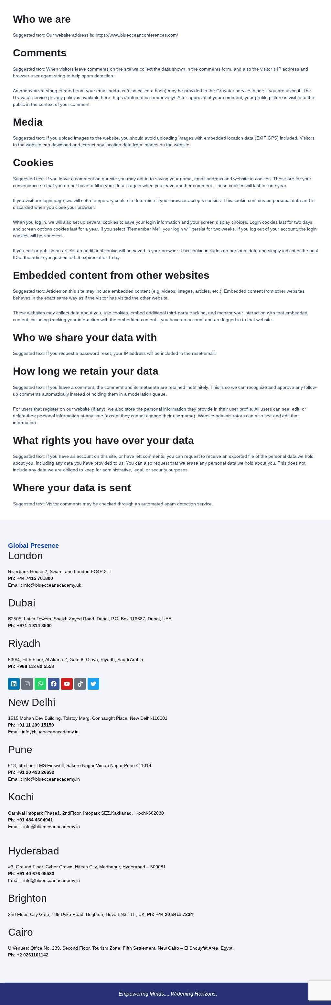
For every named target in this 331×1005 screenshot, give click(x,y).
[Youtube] (67, 684)
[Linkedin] (14, 684)
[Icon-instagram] (27, 684)
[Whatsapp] (40, 684)
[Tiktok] (80, 684)
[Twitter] (93, 684)
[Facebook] (53, 684)
